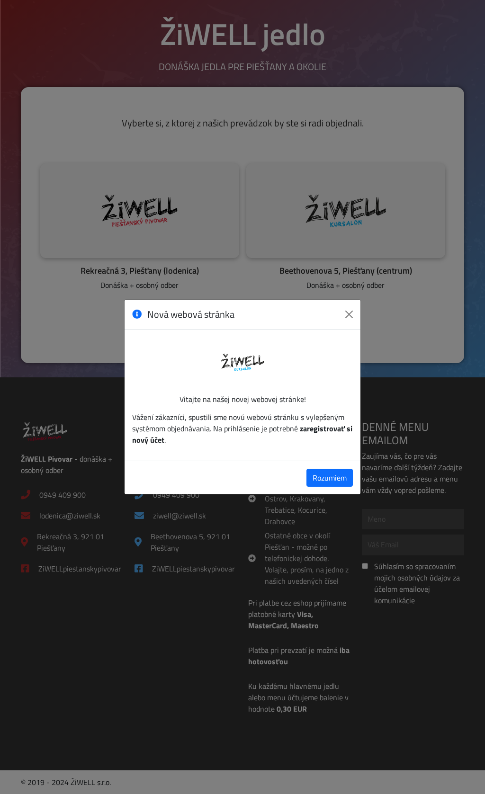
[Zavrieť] (349, 314)
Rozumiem (330, 477)
